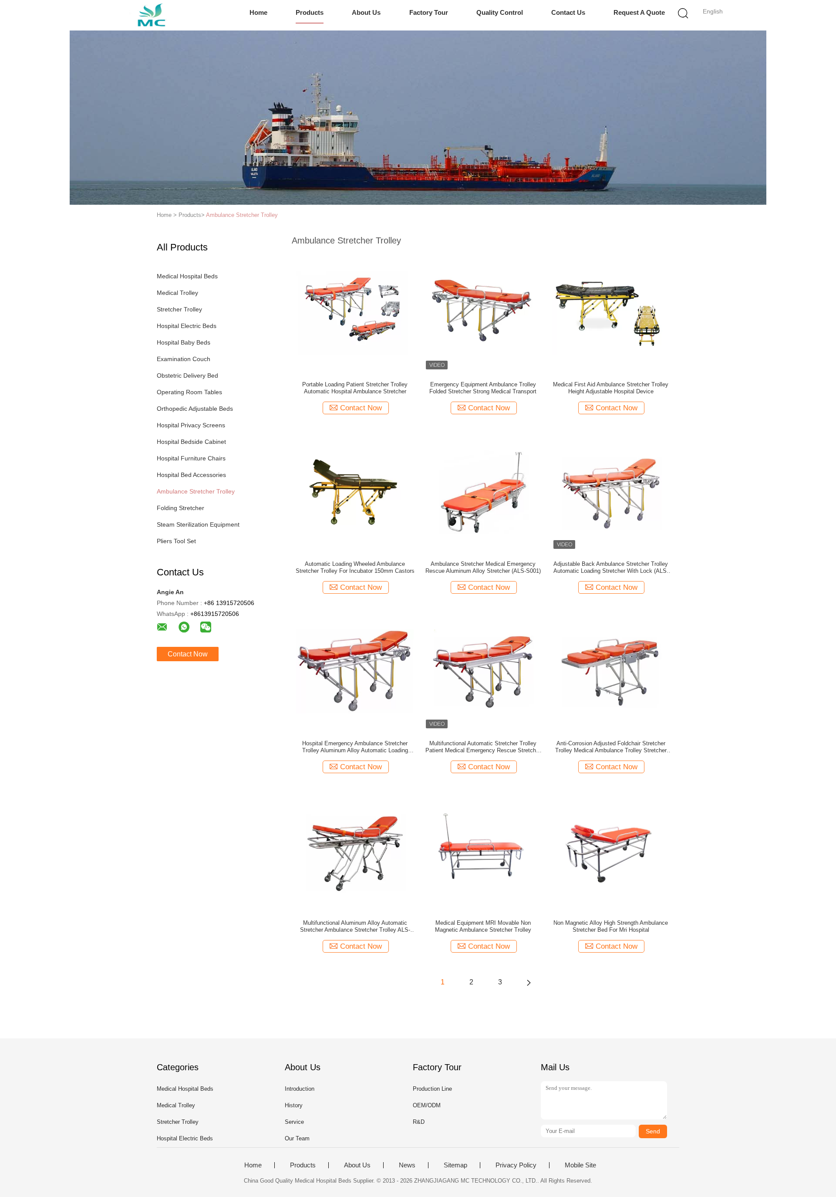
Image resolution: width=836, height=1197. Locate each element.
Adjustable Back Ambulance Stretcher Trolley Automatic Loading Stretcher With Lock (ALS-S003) (610, 568)
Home (258, 12)
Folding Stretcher (180, 507)
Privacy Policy (516, 1165)
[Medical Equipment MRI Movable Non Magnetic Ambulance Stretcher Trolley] (483, 850)
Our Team (297, 1138)
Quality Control (499, 12)
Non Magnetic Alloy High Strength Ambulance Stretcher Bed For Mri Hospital (610, 926)
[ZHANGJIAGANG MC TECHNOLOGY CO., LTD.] (155, 15)
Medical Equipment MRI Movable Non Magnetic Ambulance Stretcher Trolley (483, 926)
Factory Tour (428, 12)
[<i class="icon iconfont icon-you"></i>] (528, 982)
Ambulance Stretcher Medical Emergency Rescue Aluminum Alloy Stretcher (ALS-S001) (483, 567)
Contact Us (568, 12)
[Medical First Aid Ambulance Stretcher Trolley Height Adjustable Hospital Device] (611, 312)
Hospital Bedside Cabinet (191, 441)
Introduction (299, 1088)
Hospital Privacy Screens (191, 425)
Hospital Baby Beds (183, 342)
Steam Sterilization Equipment (198, 524)
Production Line (432, 1088)
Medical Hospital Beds (187, 276)
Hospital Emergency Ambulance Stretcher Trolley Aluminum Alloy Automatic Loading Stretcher (355, 747)
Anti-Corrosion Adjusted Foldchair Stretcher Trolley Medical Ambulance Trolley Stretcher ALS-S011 (611, 747)
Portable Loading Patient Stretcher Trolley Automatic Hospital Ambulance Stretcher (355, 388)
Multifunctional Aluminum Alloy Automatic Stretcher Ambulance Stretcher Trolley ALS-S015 (355, 926)
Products (310, 12)
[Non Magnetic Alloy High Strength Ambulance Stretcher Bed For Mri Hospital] (611, 850)
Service (294, 1122)
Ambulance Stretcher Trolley (242, 215)
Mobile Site (580, 1165)
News (407, 1165)
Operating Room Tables (189, 392)
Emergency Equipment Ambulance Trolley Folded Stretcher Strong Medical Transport (482, 388)
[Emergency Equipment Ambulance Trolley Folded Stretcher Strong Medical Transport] (483, 312)
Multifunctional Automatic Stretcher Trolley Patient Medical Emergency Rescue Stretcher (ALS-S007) (483, 747)
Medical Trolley (177, 292)
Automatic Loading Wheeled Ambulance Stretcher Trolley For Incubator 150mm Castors (355, 567)
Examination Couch (183, 358)
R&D (419, 1122)
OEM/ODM (427, 1105)
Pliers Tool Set (176, 541)
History (294, 1105)
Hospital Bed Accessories (191, 474)
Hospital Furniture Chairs (191, 458)
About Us (366, 12)
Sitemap (455, 1165)
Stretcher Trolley (179, 309)
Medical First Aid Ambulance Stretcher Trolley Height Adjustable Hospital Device (610, 388)
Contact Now (188, 654)
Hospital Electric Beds (186, 325)
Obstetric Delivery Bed (187, 375)
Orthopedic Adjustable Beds (195, 408)
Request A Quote (639, 12)
